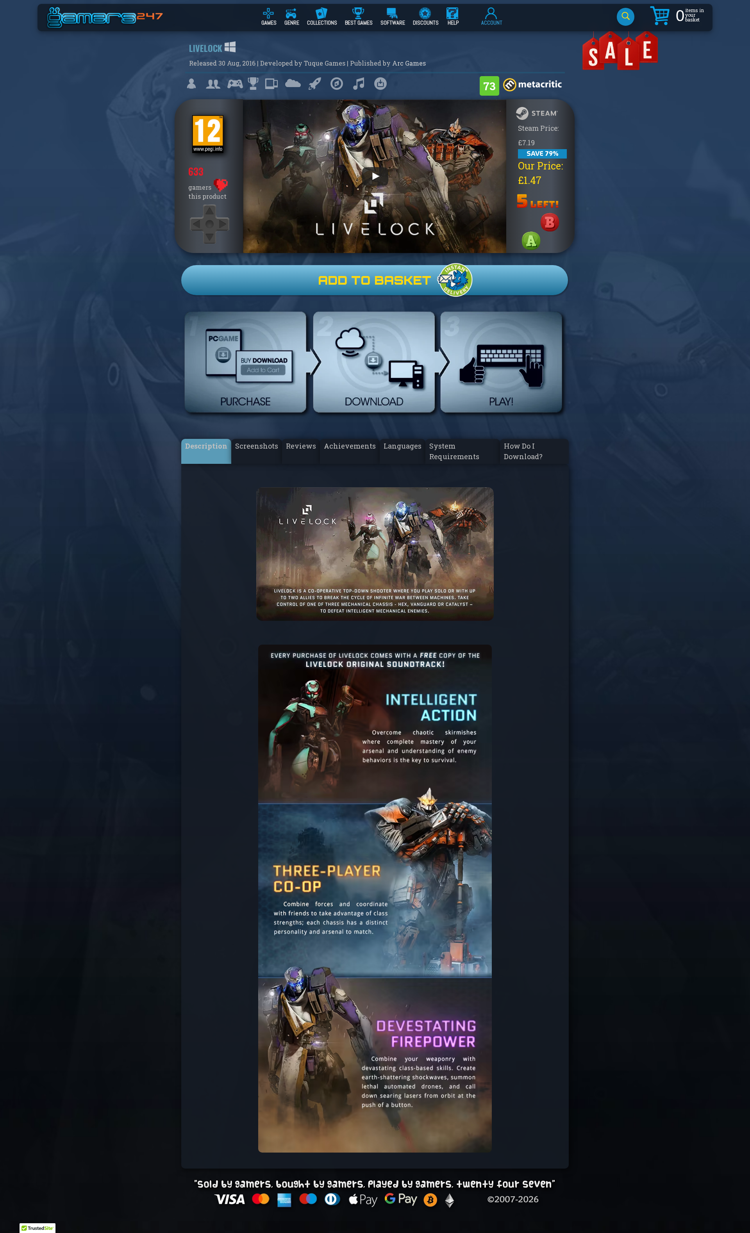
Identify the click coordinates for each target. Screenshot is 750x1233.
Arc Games (409, 63)
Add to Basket (374, 280)
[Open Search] (625, 17)
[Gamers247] (113, 25)
